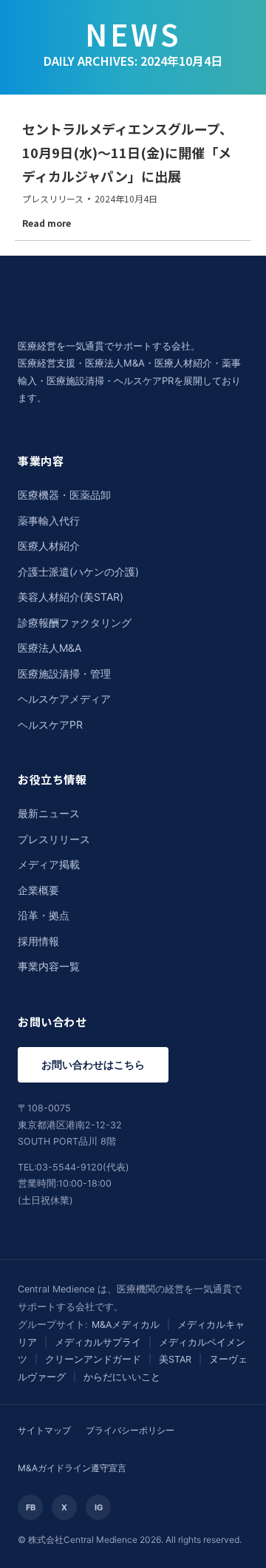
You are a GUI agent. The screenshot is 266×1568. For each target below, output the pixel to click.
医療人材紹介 (49, 545)
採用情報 (38, 941)
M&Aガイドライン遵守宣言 (72, 1467)
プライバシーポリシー (130, 1430)
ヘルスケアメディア (64, 698)
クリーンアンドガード (93, 1359)
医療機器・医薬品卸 (64, 494)
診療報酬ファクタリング (75, 622)
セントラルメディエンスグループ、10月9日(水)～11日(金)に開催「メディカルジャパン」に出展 (127, 152)
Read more (46, 223)
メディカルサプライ (98, 1342)
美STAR (175, 1359)
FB (30, 1507)
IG (99, 1507)
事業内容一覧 (49, 966)
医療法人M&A (49, 647)
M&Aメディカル (126, 1324)
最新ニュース (49, 813)
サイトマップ (44, 1430)
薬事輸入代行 (49, 520)
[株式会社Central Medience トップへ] (106, 327)
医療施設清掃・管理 (64, 673)
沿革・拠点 (43, 915)
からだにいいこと (121, 1377)
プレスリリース (52, 198)
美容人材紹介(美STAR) (70, 596)
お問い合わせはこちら (93, 1064)
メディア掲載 (49, 864)
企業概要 (38, 890)
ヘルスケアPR (50, 724)
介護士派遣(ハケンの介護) (78, 571)
